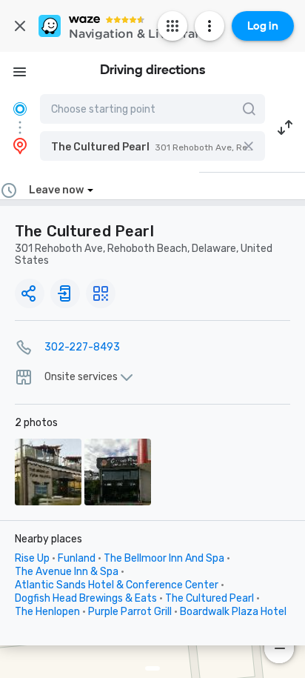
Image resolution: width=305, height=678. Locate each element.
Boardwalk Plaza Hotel (233, 611)
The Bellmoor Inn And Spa (164, 558)
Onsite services (81, 377)
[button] (152, 146)
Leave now (56, 190)
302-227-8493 (82, 347)
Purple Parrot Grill (130, 611)
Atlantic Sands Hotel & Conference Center (116, 585)
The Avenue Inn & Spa (66, 571)
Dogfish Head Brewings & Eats (86, 598)
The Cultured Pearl (209, 598)
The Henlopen (47, 611)
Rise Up (32, 558)
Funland (76, 558)
